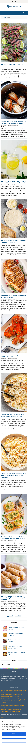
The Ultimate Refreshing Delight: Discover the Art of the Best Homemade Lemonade (13, 182)
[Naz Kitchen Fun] (14, 6)
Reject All (14, 741)
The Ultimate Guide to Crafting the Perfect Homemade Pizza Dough (13, 241)
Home (2, 717)
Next (19, 615)
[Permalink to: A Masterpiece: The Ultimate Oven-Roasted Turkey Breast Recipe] (14, 276)
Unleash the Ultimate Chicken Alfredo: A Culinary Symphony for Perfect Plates (12, 415)
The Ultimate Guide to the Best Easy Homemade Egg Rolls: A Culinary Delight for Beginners (13, 597)
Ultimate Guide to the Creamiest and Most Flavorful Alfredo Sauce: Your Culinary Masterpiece (13, 475)
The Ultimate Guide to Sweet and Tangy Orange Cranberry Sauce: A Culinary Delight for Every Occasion (13, 700)
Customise (14, 737)
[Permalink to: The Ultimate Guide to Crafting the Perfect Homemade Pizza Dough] (14, 219)
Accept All (14, 733)
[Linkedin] (15, 1)
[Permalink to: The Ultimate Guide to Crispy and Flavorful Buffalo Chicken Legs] (14, 334)
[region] (14, 731)
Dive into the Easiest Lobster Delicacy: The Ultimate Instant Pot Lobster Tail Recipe (13, 122)
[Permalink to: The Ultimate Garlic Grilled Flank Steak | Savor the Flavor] (14, 43)
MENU (24, 12)
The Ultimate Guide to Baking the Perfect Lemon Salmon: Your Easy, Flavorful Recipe (13, 537)
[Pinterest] (13, 1)
